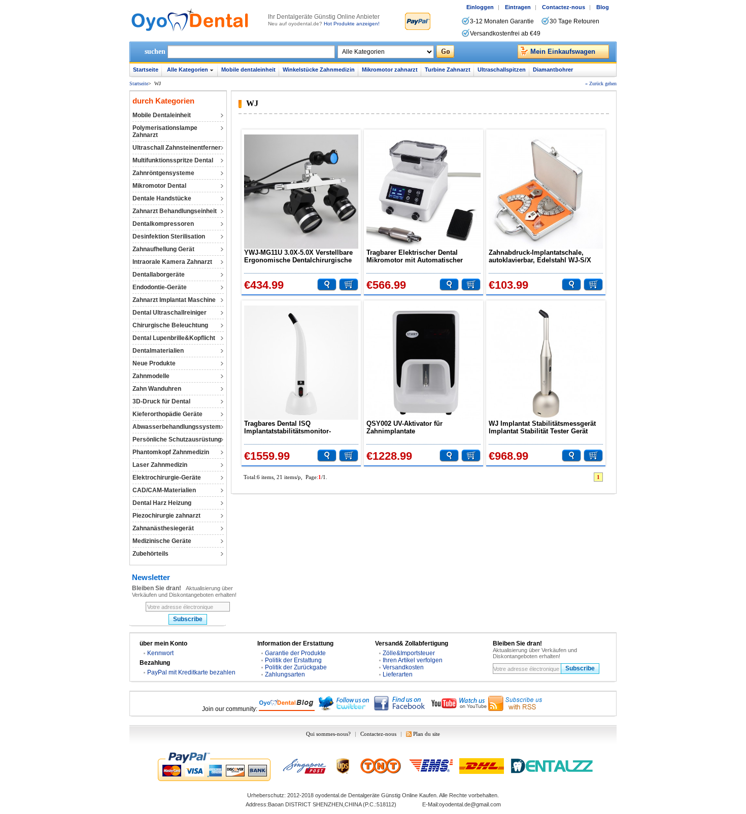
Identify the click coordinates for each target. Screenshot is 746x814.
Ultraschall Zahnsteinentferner (176, 147)
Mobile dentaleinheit (248, 69)
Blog (602, 7)
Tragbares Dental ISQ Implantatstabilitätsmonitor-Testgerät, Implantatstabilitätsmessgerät (290, 427)
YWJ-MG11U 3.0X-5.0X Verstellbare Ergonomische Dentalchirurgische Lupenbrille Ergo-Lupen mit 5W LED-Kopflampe (298, 256)
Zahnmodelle (150, 376)
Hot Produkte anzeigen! (352, 23)
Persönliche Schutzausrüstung (176, 439)
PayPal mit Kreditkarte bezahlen (191, 672)
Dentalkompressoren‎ (163, 223)
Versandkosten (403, 667)
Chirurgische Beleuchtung (170, 325)
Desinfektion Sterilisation (168, 236)
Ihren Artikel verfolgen (413, 660)
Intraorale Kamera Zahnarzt (172, 261)
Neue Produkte (154, 363)
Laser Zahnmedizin (159, 464)
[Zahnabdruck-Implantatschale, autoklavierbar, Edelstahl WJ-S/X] (546, 191)
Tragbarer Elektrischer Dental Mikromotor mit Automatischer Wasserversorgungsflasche (414, 256)
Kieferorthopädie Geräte (167, 414)
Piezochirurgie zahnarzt (166, 515)
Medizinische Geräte (161, 541)
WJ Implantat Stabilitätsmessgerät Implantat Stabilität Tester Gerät (542, 427)
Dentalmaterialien (158, 350)
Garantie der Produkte (295, 653)
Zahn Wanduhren (156, 388)
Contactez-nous (563, 7)
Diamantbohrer (553, 69)
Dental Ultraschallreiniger (169, 312)
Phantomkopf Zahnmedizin (170, 452)
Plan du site (426, 734)
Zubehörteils (150, 553)
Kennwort (160, 653)
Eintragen (518, 7)
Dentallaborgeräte (158, 274)
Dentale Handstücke (161, 198)
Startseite (145, 69)
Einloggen (480, 7)
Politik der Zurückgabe (296, 667)
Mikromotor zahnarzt (390, 69)
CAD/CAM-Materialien (164, 490)
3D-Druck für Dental (161, 401)
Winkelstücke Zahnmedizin (319, 69)
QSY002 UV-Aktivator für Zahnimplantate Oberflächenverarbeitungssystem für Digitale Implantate (423, 427)
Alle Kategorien (187, 69)
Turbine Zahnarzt (447, 69)
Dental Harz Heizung (161, 502)
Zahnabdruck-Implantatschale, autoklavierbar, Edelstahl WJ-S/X (540, 256)
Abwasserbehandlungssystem (176, 426)
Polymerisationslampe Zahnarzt (164, 131)
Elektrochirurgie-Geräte (166, 477)
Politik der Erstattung (293, 660)
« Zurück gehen (601, 83)
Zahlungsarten (285, 674)
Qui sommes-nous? (328, 734)
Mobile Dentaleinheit (161, 115)
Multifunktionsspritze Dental (172, 160)
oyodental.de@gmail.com (470, 804)
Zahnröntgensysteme (163, 173)
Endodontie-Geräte (159, 287)
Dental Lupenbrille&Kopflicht (173, 338)
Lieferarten (398, 674)
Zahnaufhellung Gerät (163, 249)
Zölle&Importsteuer (409, 653)
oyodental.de (331, 795)
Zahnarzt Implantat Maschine (174, 299)
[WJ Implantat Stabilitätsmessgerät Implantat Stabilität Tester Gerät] (546, 363)
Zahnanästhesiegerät (163, 528)
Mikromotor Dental (159, 185)
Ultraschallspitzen (502, 69)
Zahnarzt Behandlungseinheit (174, 211)
